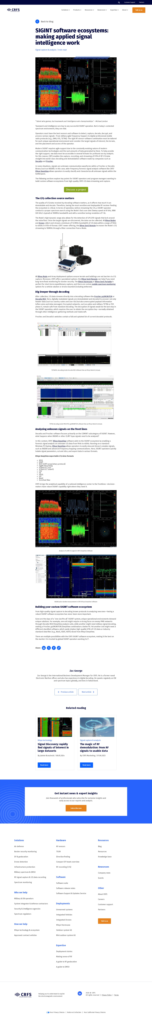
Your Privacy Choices (57, 1012)
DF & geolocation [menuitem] (21, 857)
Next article (86, 692)
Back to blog (47, 21)
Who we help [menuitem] (20, 892)
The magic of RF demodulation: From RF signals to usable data (94, 747)
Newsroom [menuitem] (103, 866)
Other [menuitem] (101, 888)
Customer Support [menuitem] (129, 2)
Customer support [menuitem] (105, 904)
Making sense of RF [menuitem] (64, 957)
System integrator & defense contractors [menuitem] (31, 904)
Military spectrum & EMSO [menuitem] (24, 872)
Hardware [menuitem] (61, 840)
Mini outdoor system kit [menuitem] (66, 935)
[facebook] (54, 648)
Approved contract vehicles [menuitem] (25, 935)
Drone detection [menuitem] (21, 862)
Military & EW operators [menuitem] (23, 898)
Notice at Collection (74, 1012)
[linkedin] (44, 648)
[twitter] (49, 648)
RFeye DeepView (59, 446)
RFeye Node (42, 276)
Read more (44, 765)
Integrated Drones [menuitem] (63, 920)
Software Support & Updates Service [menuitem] (71, 893)
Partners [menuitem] (141, 2)
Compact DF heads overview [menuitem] (67, 862)
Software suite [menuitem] (62, 883)
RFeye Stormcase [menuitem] (63, 925)
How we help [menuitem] (20, 924)
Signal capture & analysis (45, 50)
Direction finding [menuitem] (63, 857)
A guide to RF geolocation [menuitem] (66, 962)
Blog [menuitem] (100, 846)
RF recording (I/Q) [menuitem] (63, 867)
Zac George (76, 670)
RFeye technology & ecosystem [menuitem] (27, 930)
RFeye (107, 220)
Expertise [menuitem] (61, 945)
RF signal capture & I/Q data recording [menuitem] (30, 877)
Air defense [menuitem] (19, 846)
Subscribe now (76, 808)
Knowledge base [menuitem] (104, 857)
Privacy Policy (107, 995)
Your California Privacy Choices (95, 1012)
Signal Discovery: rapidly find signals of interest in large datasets (53, 747)
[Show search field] (119, 2)
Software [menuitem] (61, 877)
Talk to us (138, 10)
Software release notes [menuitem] (65, 888)
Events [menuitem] (101, 878)
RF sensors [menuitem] (60, 846)
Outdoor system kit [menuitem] (64, 930)
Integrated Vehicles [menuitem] (64, 915)
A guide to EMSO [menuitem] (62, 967)
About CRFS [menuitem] (102, 894)
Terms (116, 995)
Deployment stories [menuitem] (64, 951)
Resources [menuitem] (103, 840)
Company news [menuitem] (104, 873)
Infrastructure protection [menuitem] (24, 867)
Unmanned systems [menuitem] (64, 910)
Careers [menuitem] (101, 899)
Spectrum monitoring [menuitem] (23, 882)
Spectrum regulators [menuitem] (22, 914)
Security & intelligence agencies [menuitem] (27, 909)
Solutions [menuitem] (19, 840)
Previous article (67, 692)
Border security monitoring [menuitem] (25, 851)
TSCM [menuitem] (58, 851)
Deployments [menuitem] (63, 903)
